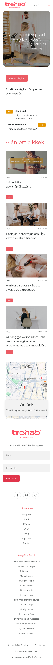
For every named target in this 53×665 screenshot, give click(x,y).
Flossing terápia (26, 614)
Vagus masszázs (26, 633)
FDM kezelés (26, 585)
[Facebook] (17, 495)
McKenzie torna (26, 571)
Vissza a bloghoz (17, 78)
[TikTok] (35, 495)
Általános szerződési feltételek (26, 657)
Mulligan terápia (26, 581)
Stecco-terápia (26, 595)
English (26, 543)
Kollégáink (26, 514)
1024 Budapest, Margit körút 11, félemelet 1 (26, 410)
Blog (26, 533)
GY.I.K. (26, 529)
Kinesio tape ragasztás (26, 623)
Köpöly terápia (26, 609)
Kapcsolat (26, 538)
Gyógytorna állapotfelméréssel (26, 561)
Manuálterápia (26, 576)
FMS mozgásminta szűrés (26, 600)
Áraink (26, 519)
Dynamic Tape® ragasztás (26, 619)
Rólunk (26, 524)
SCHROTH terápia (26, 566)
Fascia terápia (26, 590)
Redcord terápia (26, 604)
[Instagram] (26, 495)
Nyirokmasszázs (26, 628)
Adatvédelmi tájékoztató (26, 651)
